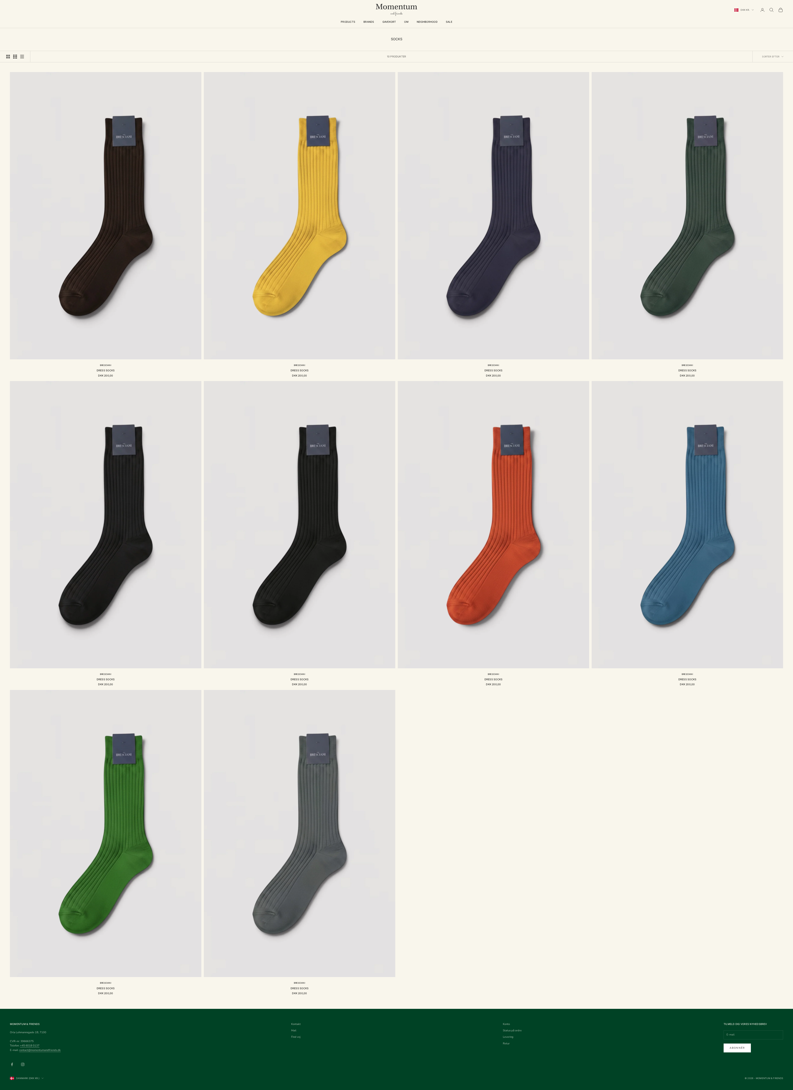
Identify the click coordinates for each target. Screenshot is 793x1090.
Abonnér (737, 1048)
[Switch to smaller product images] (15, 56)
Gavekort (389, 21)
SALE (449, 21)
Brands (368, 21)
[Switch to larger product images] (8, 56)
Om (406, 21)
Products (348, 21)
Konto (506, 1024)
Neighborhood (427, 21)
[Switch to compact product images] (22, 56)
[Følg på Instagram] (23, 1064)
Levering (508, 1037)
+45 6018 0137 (29, 1045)
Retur (506, 1043)
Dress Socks (106, 370)
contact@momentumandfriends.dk (40, 1050)
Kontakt (296, 1024)
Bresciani (105, 365)
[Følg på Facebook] (12, 1064)
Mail (293, 1030)
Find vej (295, 1037)
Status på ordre (512, 1030)
